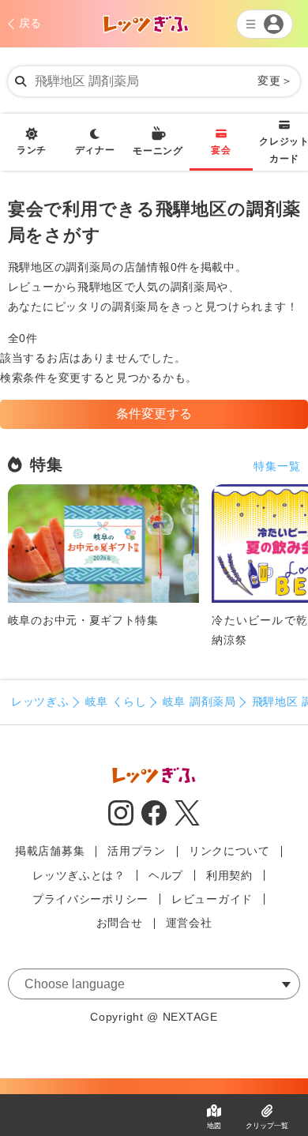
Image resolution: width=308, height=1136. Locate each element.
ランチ (32, 150)
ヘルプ (165, 875)
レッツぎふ (40, 701)
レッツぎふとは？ (79, 875)
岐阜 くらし (116, 701)
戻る (30, 23)
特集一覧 (277, 466)
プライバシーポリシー (90, 899)
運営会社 (189, 922)
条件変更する (154, 413)
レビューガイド (212, 899)
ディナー (95, 150)
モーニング (158, 150)
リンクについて (229, 850)
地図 (214, 1126)
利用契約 (229, 875)
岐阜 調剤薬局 (199, 701)
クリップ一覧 (267, 1126)
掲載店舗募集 (50, 850)
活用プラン (136, 850)
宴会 (221, 150)
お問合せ (119, 922)
